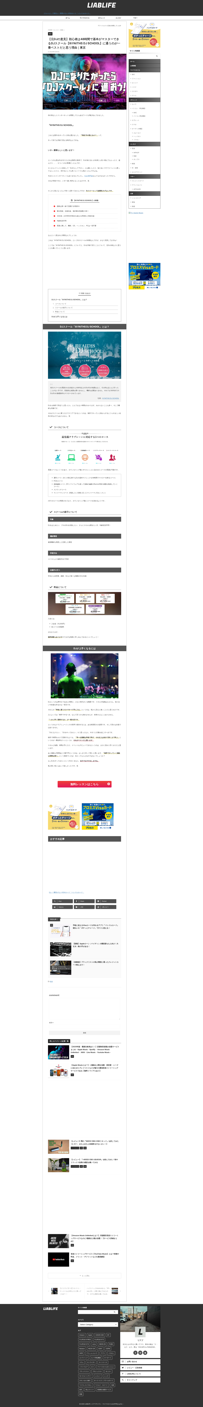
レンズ (106, 1376)
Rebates (82, 1348)
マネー (135, 18)
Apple (90, 1335)
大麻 (112, 1385)
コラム (81, 1362)
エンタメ (118, 18)
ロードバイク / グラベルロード (103, 1380)
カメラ (134, 104)
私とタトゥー (90, 1389)
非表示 (87, 293)
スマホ (134, 124)
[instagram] (140, 1353)
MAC (135, 112)
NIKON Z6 (102, 1344)
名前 (51, 1022)
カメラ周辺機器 (96, 1358)
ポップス (136, 159)
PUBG (111, 1344)
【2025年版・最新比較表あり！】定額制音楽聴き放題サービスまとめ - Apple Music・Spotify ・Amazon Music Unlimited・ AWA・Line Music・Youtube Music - (95, 1049)
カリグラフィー (137, 172)
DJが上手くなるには (60, 317)
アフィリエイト (137, 185)
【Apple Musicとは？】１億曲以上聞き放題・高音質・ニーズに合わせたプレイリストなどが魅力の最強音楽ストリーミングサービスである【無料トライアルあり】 (94, 1068)
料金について (60, 312)
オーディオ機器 (137, 129)
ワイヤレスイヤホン (85, 1385)
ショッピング (136, 198)
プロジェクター (97, 1371)
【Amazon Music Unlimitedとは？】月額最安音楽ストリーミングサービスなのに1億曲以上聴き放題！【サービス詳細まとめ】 (94, 1238)
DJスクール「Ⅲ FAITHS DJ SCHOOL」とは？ (70, 299)
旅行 (133, 74)
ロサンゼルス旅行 (84, 1380)
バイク (134, 87)
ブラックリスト (84, 1371)
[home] (145, 1353)
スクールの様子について (64, 308)
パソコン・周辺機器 (138, 108)
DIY (108, 1335)
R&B (135, 156)
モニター (108, 1371)
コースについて (60, 304)
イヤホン (136, 140)
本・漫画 (135, 168)
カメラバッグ (83, 1358)
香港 (80, 1394)
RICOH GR (91, 1348)
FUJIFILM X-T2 (99, 1339)
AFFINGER (137, 189)
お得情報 (133, 66)
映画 (133, 163)
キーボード (107, 1358)
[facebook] (135, 1353)
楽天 (80, 1389)
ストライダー (91, 1362)
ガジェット (101, 18)
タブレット (135, 120)
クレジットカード (138, 181)
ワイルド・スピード (101, 1385)
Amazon (82, 1335)
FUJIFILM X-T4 (84, 1344)
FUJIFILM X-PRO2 (85, 1339)
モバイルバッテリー (85, 1376)
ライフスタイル (84, 18)
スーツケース (103, 1362)
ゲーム (134, 95)
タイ (92, 1367)
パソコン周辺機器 (139, 116)
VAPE (81, 1353)
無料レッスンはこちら (84, 784)
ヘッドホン (137, 136)
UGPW (108, 1348)
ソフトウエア (83, 1367)
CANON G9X (99, 1335)
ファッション (136, 78)
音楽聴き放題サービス (104, 1389)
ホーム (68, 18)
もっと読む (86, 1276)
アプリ (103, 1353)
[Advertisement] (84, 269)
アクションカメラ (91, 1353)
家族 (133, 202)
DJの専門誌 (88, 176)
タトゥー (135, 83)
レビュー (98, 1376)
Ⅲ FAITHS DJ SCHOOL (110, 398)
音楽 (51, 981)
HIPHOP (136, 152)
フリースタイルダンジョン (105, 1367)
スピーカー (137, 133)
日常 (131, 193)
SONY (100, 1348)
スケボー (135, 91)
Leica (94, 1344)
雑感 (133, 206)
